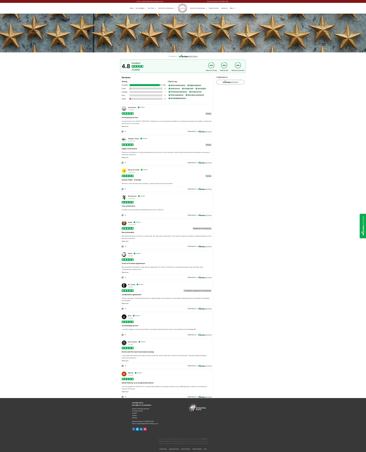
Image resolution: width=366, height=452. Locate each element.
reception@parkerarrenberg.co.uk (152, 1)
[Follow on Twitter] (137, 429)
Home (131, 8)
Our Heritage (140, 8)
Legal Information (174, 449)
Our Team (151, 8)
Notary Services (214, 8)
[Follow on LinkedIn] (141, 429)
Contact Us (224, 8)
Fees (205, 449)
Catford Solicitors (197, 449)
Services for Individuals (165, 8)
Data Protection (185, 449)
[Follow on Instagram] (144, 429)
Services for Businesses (197, 8)
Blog (231, 8)
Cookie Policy (163, 449)
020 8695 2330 (223, 1)
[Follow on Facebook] (133, 429)
